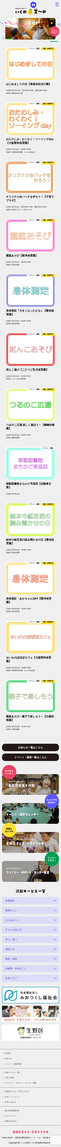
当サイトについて (12, 1097)
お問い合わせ (10, 1102)
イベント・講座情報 (13, 1064)
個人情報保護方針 (12, 1111)
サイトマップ (10, 1116)
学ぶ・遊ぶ (11, 939)
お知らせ (8, 1059)
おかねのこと (12, 920)
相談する (10, 949)
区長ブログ (11, 978)
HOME (7, 1053)
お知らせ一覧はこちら (30, 747)
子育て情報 (9, 1078)
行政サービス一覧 (12, 1072)
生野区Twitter (11, 1121)
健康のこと (11, 910)
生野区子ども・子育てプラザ (17, 1091)
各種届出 (10, 900)
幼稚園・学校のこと (15, 968)
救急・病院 (11, 958)
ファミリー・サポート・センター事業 (20, 1083)
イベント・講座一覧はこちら (30, 757)
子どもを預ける (13, 929)
